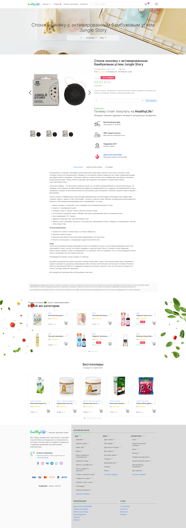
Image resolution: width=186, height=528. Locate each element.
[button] (89, 93)
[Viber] (61, 463)
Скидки (57, 4)
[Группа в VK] (47, 463)
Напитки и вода (35, 401)
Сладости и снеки (142, 401)
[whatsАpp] (56, 463)
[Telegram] (52, 463)
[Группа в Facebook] (38, 463)
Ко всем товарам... (83, 494)
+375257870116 (42, 458)
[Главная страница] (81, 38)
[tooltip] (156, 4)
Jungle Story (110, 69)
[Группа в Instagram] (42, 463)
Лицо (50, 313)
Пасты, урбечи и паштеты (65, 401)
